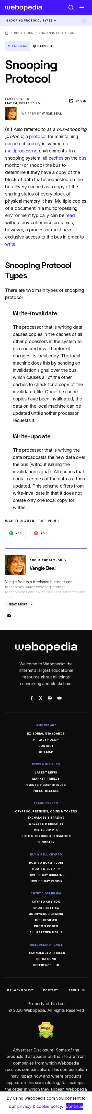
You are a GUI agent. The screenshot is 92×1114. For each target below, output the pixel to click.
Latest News (46, 772)
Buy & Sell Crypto (46, 854)
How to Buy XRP (46, 869)
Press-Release (46, 791)
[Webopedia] (23, 8)
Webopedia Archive (46, 945)
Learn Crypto (46, 803)
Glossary (46, 842)
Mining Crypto (46, 830)
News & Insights (46, 764)
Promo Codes (46, 926)
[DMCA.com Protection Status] (46, 1024)
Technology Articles (46, 953)
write (10, 244)
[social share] (31, 699)
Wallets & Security (46, 824)
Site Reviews (46, 920)
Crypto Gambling (46, 893)
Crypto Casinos (46, 902)
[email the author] (9, 616)
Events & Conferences (46, 785)
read (70, 215)
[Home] (7, 33)
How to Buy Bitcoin (46, 863)
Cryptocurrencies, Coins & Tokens (46, 811)
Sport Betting (46, 908)
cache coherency (23, 143)
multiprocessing (21, 150)
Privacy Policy (46, 740)
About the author (46, 560)
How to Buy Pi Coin (46, 881)
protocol (38, 136)
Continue (74, 1106)
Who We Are (46, 725)
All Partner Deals (46, 932)
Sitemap (46, 752)
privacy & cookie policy (39, 1106)
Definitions (23, 32)
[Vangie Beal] (11, 109)
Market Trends (46, 779)
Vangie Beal (52, 113)
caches (56, 158)
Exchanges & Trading (46, 818)
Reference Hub (46, 965)
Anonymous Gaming (46, 914)
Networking (17, 46)
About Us (76, 990)
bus (82, 158)
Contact (46, 746)
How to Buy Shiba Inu (46, 875)
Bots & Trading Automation (46, 836)
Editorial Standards (46, 733)
